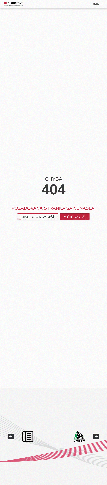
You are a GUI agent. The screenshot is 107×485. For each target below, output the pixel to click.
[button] (98, 4)
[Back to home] (13, 4)
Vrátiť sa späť (75, 216)
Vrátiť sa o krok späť (37, 216)
